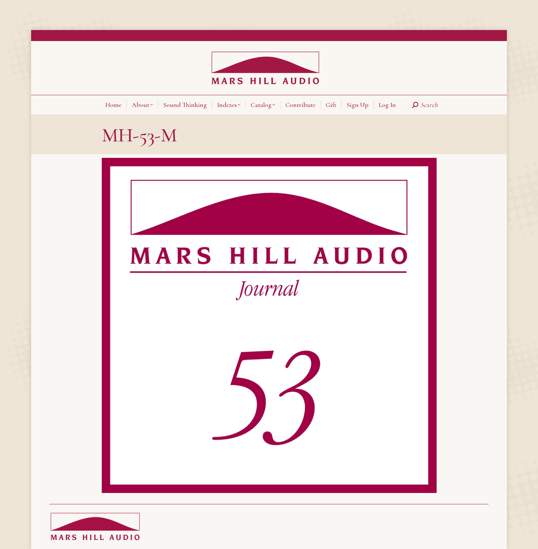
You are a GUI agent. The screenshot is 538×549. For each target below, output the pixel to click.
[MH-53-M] (269, 325)
